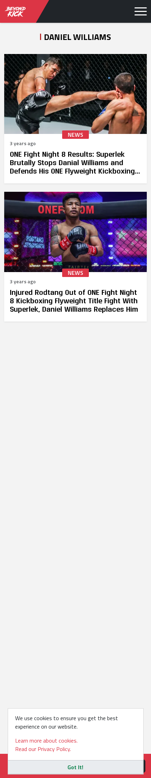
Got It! (75, 767)
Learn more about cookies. (46, 740)
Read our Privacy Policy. (43, 749)
